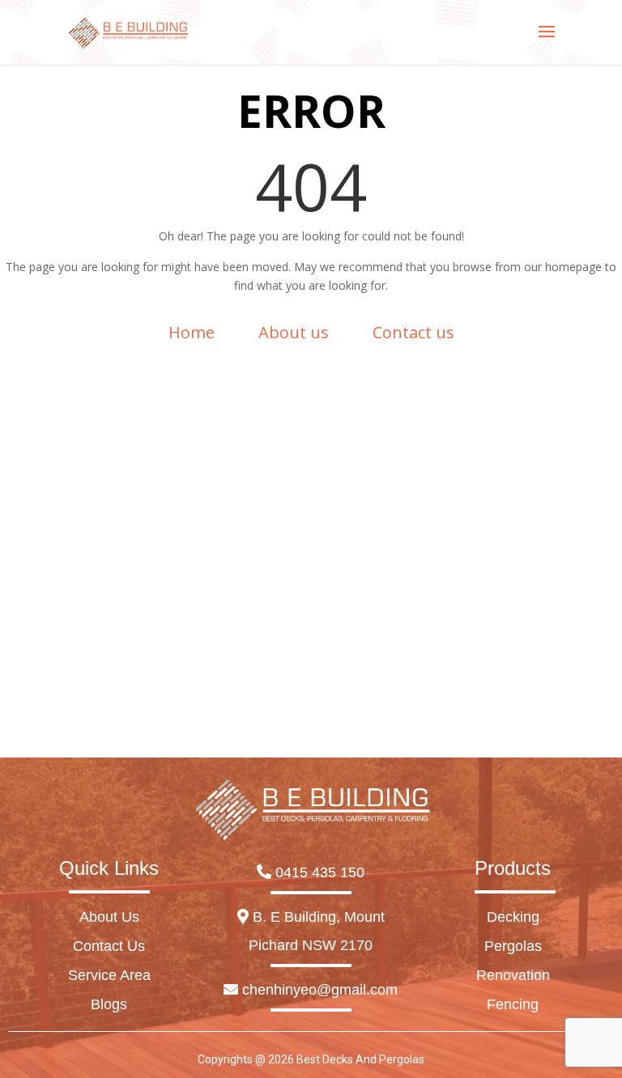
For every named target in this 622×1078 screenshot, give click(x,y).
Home (191, 332)
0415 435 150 (317, 872)
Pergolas (513, 946)
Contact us (413, 332)
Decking (513, 917)
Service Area (109, 975)
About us (293, 332)
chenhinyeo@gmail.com (318, 990)
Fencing (513, 1004)
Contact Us (109, 946)
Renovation (513, 975)
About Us (109, 917)
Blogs (109, 1004)
